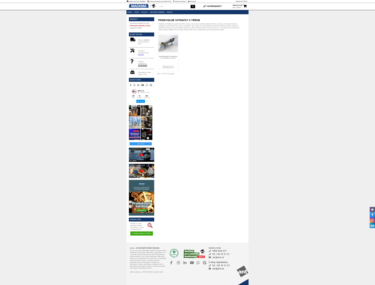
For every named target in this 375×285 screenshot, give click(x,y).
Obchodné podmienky (157, 12)
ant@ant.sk (218, 257)
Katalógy (144, 12)
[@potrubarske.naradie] (134, 91)
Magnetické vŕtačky (136, 28)
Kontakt (170, 12)
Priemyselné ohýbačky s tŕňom (140, 25)
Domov (129, 12)
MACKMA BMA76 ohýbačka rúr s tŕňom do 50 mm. (168, 57)
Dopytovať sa (169, 67)
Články (136, 12)
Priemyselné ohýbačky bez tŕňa (139, 23)
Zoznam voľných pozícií (141, 233)
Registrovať (239, 1)
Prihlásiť (245, 1)
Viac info (141, 55)
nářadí (164, 252)
